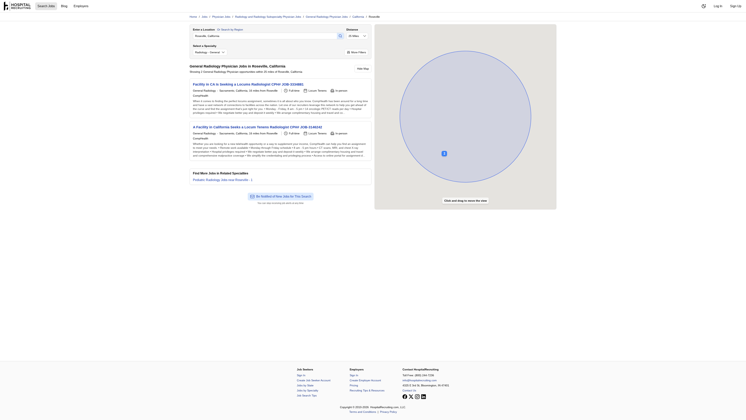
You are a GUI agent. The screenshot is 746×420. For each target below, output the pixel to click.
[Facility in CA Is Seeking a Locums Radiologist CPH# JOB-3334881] (280, 98)
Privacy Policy (388, 411)
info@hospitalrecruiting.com (420, 380)
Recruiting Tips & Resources (367, 390)
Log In (718, 6)
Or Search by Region (230, 29)
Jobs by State (305, 385)
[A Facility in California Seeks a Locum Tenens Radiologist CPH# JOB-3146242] (280, 141)
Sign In (301, 375)
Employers (81, 6)
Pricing (354, 385)
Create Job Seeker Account (313, 380)
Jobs (204, 16)
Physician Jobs (221, 16)
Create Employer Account (365, 380)
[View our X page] (411, 396)
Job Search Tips (307, 395)
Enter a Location (204, 29)
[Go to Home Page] (17, 6)
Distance (352, 29)
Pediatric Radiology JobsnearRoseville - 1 (223, 180)
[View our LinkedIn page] (423, 396)
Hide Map (363, 68)
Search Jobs (46, 6)
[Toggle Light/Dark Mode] (704, 6)
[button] (444, 151)
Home (193, 16)
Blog (64, 6)
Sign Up (735, 6)
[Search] (340, 36)
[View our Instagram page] (417, 396)
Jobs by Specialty (307, 390)
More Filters (358, 52)
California (358, 16)
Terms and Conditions (362, 411)
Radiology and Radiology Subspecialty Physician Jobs (268, 16)
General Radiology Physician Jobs (327, 16)
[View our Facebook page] (405, 396)
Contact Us (409, 390)
